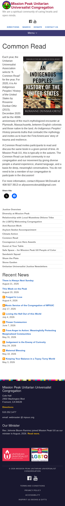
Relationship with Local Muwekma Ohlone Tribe (28, 217)
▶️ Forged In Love (12, 297)
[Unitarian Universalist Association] (16, 454)
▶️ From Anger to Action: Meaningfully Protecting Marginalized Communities (29, 332)
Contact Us (51, 27)
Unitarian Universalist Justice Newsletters (24, 266)
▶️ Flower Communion (14, 322)
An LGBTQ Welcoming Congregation (22, 222)
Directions (13, 27)
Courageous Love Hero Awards (19, 242)
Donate (38, 27)
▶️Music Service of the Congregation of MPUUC (28, 305)
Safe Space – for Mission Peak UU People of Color (29, 250)
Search (26, 27)
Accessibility (32, 495)
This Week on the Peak (14, 289)
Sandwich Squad (11, 254)
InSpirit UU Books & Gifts (33, 500)
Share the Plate (10, 258)
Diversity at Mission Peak (16, 213)
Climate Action (10, 234)
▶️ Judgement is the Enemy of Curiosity (24, 342)
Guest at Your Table (13, 246)
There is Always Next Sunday (18, 280)
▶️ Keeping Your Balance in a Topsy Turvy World (28, 358)
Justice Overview (11, 209)
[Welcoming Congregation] (40, 454)
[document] (32, 206)
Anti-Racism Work (12, 226)
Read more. (34, 433)
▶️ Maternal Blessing (13, 350)
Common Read (10, 238)
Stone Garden (9, 262)
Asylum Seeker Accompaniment (19, 230)
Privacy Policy (33, 490)
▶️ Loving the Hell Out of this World (21, 314)
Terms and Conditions (32, 486)
